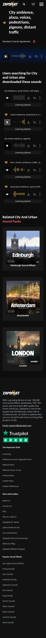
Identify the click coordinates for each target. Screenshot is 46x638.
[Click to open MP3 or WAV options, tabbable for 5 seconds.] (30, 56)
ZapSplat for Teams (11, 522)
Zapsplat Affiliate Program (14, 549)
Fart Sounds (8, 590)
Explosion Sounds (10, 585)
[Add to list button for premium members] (36, 56)
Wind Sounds (8, 622)
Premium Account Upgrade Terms (17, 459)
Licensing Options (23, 105)
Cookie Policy (8, 481)
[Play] (6, 56)
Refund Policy (8, 465)
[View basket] (33, 4)
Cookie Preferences (11, 486)
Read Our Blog (9, 543)
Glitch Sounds (8, 612)
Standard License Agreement (17, 41)
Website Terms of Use (12, 470)
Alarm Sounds (9, 606)
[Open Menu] (41, 4)
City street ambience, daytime (17, 138)
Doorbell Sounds (10, 579)
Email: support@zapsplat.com (17, 425)
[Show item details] (41, 56)
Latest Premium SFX (11, 527)
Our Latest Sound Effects (13, 563)
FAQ (4, 511)
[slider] (19, 56)
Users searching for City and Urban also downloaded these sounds (22, 78)
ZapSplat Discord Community (15, 538)
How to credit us (9, 517)
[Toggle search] (24, 4)
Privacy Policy (8, 475)
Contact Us (7, 506)
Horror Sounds (9, 601)
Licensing (7, 454)
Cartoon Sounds (9, 617)
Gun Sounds (8, 574)
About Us (6, 500)
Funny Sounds (9, 569)
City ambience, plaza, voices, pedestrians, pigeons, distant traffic (22, 23)
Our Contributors (10, 533)
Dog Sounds (8, 595)
